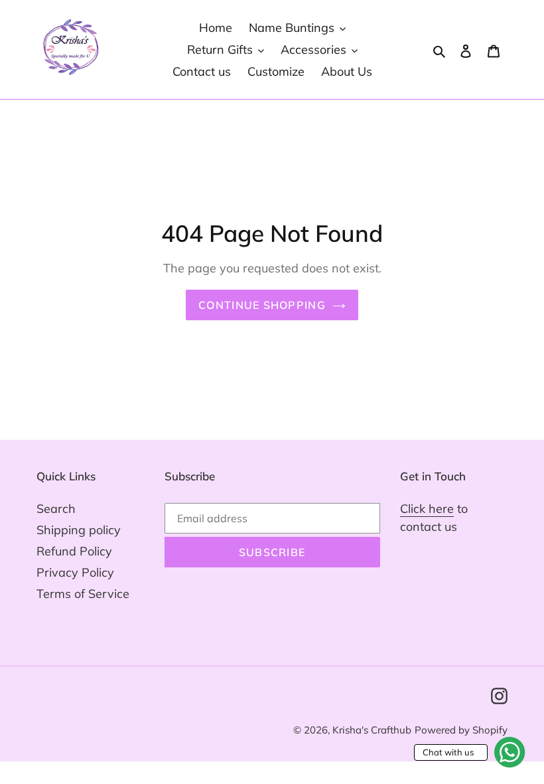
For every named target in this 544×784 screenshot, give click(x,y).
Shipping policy (78, 530)
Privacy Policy (75, 572)
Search (56, 508)
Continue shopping (262, 305)
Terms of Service (82, 593)
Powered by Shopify (461, 730)
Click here (427, 508)
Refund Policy (74, 551)
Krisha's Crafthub (371, 730)
